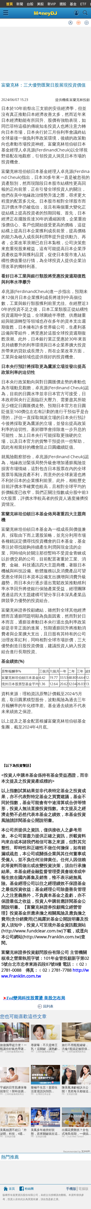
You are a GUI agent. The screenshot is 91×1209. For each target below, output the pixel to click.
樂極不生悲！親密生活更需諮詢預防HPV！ (44, 1089)
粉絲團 (29, 1189)
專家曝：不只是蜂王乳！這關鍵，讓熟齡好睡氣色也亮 (44, 1047)
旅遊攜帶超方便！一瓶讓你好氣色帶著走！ (13, 1047)
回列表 (48, 1006)
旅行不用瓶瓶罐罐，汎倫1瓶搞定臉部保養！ (75, 1047)
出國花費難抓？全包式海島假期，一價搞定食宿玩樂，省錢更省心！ (75, 1131)
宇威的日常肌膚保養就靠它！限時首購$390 (13, 1089)
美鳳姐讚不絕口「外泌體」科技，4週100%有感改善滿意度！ (13, 1131)
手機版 (71, 1188)
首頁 (12, 1189)
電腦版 (83, 1188)
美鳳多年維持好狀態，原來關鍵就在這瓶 (44, 1131)
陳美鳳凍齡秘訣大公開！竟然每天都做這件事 (75, 1089)
